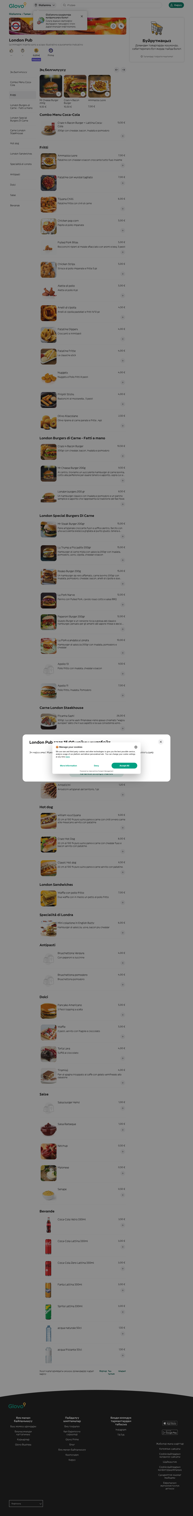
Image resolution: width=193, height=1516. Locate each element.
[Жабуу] (161, 742)
